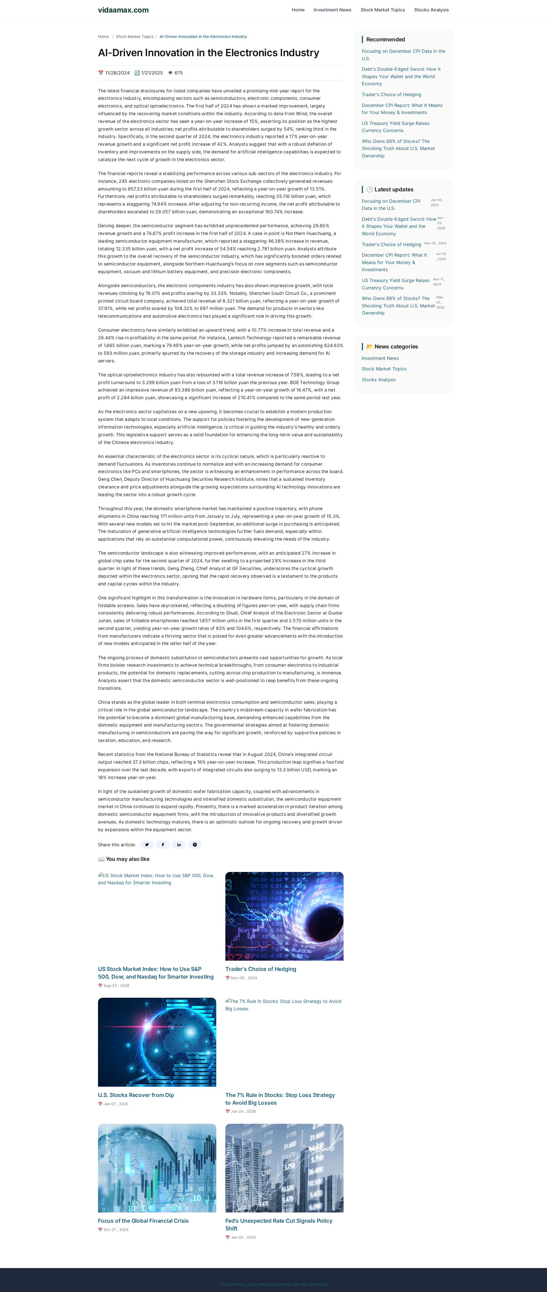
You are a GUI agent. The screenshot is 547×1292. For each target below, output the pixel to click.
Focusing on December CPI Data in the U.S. (403, 54)
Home (298, 10)
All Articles (318, 1284)
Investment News (333, 10)
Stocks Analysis (431, 10)
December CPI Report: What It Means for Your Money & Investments (402, 108)
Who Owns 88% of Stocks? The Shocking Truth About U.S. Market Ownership (398, 148)
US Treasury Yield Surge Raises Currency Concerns (395, 126)
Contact (226, 1284)
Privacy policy (246, 1284)
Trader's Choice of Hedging (260, 969)
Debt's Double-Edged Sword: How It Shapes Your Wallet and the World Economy (401, 76)
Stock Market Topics (383, 10)
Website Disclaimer (275, 1284)
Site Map (300, 1284)
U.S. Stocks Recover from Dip (136, 1095)
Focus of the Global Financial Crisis (143, 1220)
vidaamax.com (123, 9)
